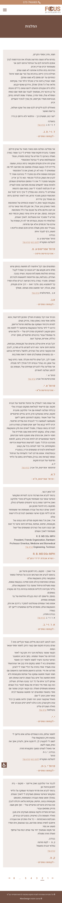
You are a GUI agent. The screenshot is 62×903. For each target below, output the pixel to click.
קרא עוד (41, 125)
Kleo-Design (25, 898)
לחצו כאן (35, 242)
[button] (5, 10)
